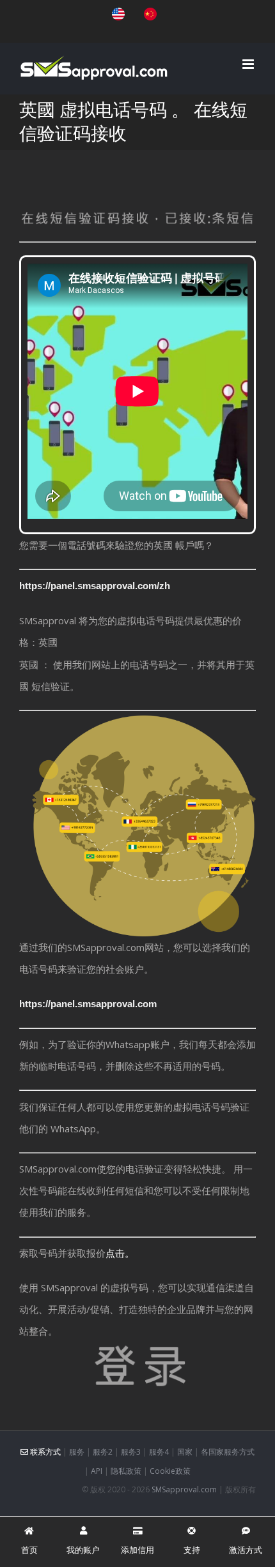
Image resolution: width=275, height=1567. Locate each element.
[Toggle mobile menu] (249, 64)
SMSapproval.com (184, 1489)
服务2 (103, 1451)
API (96, 1471)
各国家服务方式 (228, 1451)
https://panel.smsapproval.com (88, 1003)
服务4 (159, 1451)
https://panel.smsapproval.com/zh (94, 585)
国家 (184, 1451)
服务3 (131, 1451)
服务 (76, 1451)
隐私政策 (126, 1471)
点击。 (120, 1253)
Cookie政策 (170, 1471)
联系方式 (44, 1451)
